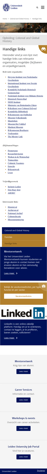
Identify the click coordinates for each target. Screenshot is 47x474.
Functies (8, 237)
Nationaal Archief (15, 213)
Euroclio (11, 166)
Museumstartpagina (16, 219)
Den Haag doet (14, 189)
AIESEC (11, 192)
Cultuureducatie (14, 216)
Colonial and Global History (17, 231)
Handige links (11, 244)
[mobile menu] (42, 8)
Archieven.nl (13, 210)
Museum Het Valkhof (17, 124)
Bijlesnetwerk (13, 169)
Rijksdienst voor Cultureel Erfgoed (22, 108)
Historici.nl (12, 207)
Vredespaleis (13, 133)
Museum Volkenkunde (17, 117)
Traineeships (13, 160)
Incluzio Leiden (14, 186)
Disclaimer (41, 471)
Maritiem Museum (15, 127)
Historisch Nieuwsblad (17, 98)
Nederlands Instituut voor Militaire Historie (25, 95)
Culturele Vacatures (16, 163)
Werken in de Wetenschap (18, 156)
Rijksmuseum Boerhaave (18, 130)
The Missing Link (15, 136)
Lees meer (9, 273)
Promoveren (13, 150)
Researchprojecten (15, 153)
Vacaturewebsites (23, 296)
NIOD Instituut (14, 102)
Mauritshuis (12, 120)
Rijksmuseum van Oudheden (20, 114)
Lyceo (10, 172)
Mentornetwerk (13, 251)
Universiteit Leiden (9, 471)
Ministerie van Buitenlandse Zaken (22, 105)
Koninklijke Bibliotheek (18, 111)
